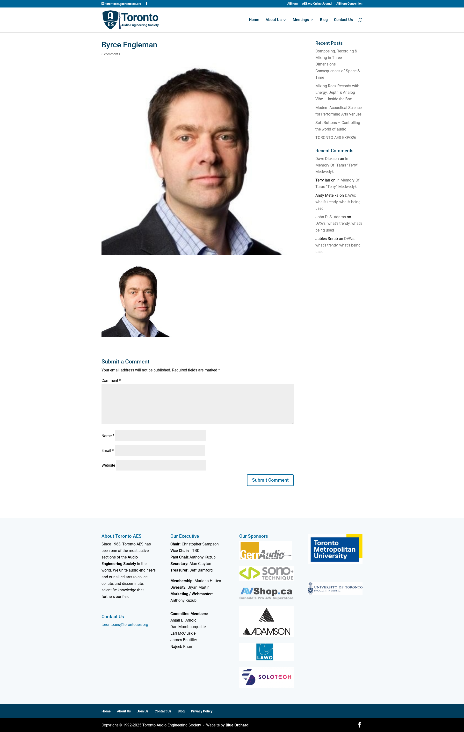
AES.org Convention (349, 3)
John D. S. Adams (330, 217)
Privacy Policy (201, 711)
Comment (111, 380)
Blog (324, 20)
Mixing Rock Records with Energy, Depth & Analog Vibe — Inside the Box (337, 92)
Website (108, 465)
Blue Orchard (237, 725)
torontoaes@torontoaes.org (125, 624)
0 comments (111, 54)
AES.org (292, 3)
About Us (274, 20)
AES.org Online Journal (317, 3)
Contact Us (343, 20)
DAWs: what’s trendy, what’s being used (338, 202)
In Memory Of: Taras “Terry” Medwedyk (336, 165)
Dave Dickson (327, 158)
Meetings (301, 20)
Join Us (142, 711)
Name (108, 436)
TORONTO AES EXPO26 (335, 137)
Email (108, 450)
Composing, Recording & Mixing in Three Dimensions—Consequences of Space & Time (337, 64)
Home (254, 20)
